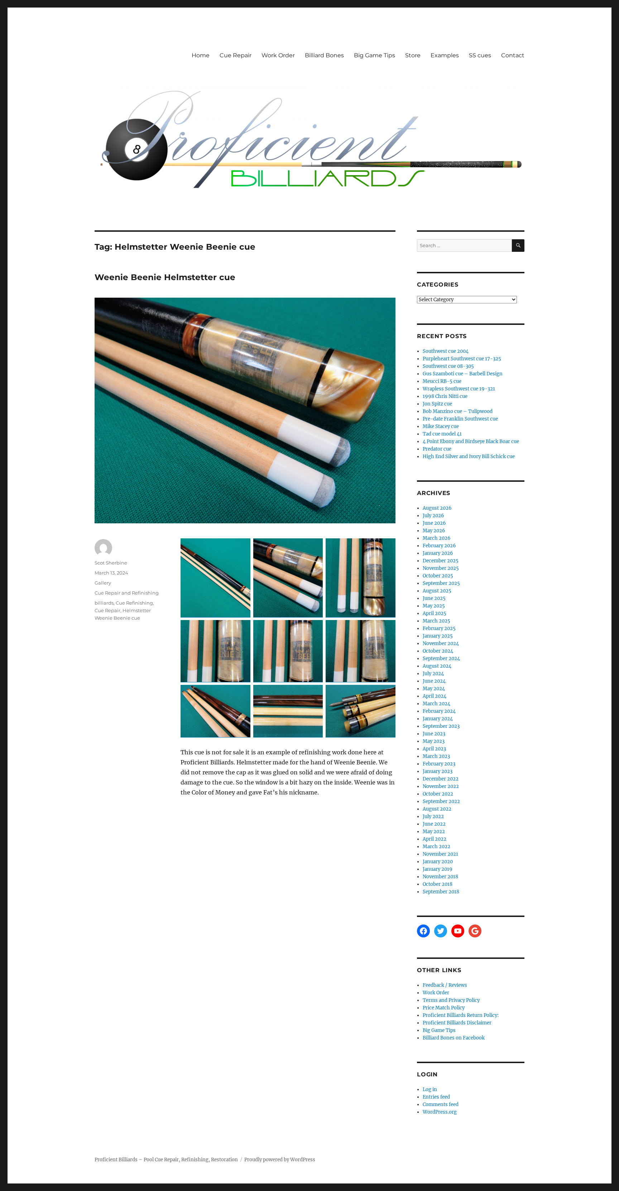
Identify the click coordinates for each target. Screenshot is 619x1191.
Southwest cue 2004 (446, 351)
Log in (430, 1089)
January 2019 (437, 869)
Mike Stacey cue (441, 426)
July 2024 (433, 674)
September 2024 (441, 658)
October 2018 (437, 884)
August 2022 (437, 809)
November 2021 (440, 854)
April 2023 (434, 749)
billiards (104, 603)
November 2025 (441, 568)
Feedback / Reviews (445, 985)
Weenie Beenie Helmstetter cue (165, 277)
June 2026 (434, 523)
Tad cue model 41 (442, 434)
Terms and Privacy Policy (451, 1000)
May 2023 (434, 741)
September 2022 (441, 801)
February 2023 (439, 764)
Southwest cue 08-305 (448, 366)
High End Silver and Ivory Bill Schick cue (469, 456)
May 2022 (434, 832)
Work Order (278, 55)
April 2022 (434, 839)
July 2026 (433, 516)
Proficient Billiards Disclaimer (457, 1023)
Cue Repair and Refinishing (127, 593)
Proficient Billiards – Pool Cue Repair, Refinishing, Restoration (166, 1160)
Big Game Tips (374, 55)
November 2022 (441, 786)
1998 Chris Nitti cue (445, 396)
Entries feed (436, 1097)
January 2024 (438, 719)
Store (413, 55)
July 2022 (433, 816)
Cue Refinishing (134, 603)
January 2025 (438, 636)
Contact (512, 55)
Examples (445, 55)
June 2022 (434, 824)
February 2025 (439, 628)
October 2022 (438, 794)
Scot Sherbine (111, 563)
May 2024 (434, 689)
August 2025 (437, 591)
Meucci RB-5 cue (442, 381)
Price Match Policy (444, 1008)
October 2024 (438, 651)
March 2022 (436, 847)
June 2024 (434, 681)
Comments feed (441, 1104)
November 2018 (440, 877)
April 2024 (434, 696)
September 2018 (441, 892)
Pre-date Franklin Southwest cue (460, 419)
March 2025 (436, 621)
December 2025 (441, 561)
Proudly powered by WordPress (279, 1160)
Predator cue (437, 449)
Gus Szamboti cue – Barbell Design (463, 374)
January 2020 (438, 862)
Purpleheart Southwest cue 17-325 (462, 359)
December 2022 (441, 779)
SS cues (480, 55)
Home (201, 55)
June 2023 (434, 734)
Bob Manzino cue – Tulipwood (458, 411)
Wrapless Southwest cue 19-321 (459, 389)
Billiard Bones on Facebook (454, 1038)
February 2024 (439, 711)
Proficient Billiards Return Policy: (461, 1015)
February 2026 (439, 546)
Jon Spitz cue (437, 404)
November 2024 (441, 643)
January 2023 (437, 771)
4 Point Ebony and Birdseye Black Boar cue (471, 441)
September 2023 (441, 726)
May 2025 (434, 606)
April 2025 (434, 613)
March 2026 (437, 538)
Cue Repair (235, 55)
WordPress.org (440, 1112)
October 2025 (438, 576)
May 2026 (434, 531)
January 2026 (438, 553)
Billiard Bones (324, 55)
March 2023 (436, 756)
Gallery (103, 583)
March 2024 (436, 704)
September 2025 (441, 583)
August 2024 (437, 666)
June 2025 (434, 598)
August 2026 (437, 508)
